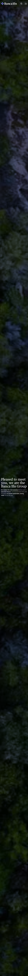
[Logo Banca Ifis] (9, 3)
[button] (21, 3)
